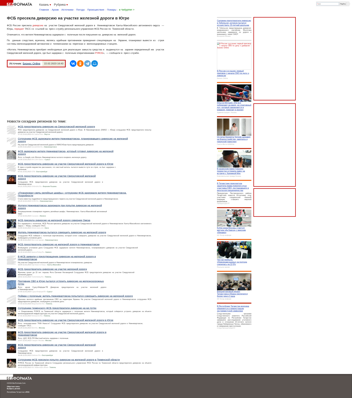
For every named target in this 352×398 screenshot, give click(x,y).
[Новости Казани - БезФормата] (16, 3)
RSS (27, 392)
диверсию (37, 25)
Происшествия (95, 9)
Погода (80, 9)
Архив (55, 9)
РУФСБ (99, 53)
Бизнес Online (31, 63)
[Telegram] (87, 63)
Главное (44, 9)
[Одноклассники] (80, 63)
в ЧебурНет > (126, 9)
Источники (67, 9)
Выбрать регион (13, 389)
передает (19, 29)
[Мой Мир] (94, 63)
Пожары (111, 9)
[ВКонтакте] (73, 63)
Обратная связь (13, 387)
